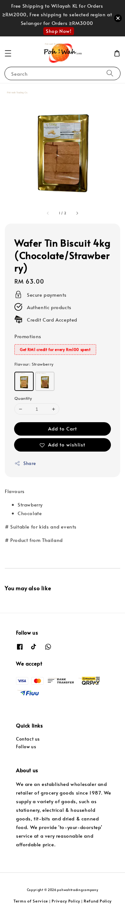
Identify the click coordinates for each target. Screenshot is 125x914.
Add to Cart (62, 428)
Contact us (28, 739)
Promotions (27, 336)
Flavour (34, 364)
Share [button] (29, 463)
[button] (8, 53)
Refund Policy (98, 901)
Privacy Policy (66, 901)
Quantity (23, 398)
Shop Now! (58, 30)
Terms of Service (30, 901)
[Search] (110, 73)
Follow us (26, 746)
